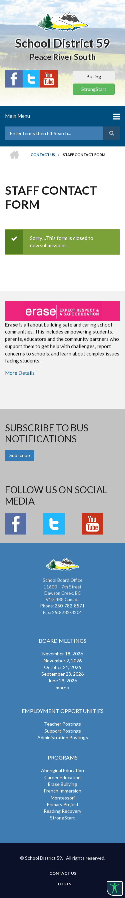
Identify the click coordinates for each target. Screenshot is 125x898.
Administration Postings (62, 737)
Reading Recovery (62, 811)
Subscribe (19, 455)
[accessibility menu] (115, 888)
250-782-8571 (70, 605)
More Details (20, 373)
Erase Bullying (62, 784)
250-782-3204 (67, 612)
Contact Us (62, 873)
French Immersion (62, 790)
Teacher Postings (62, 724)
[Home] (62, 21)
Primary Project (63, 804)
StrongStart (93, 89)
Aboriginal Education (62, 770)
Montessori (63, 797)
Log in (64, 884)
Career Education (62, 777)
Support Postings (62, 731)
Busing (94, 76)
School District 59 (62, 43)
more (61, 687)
